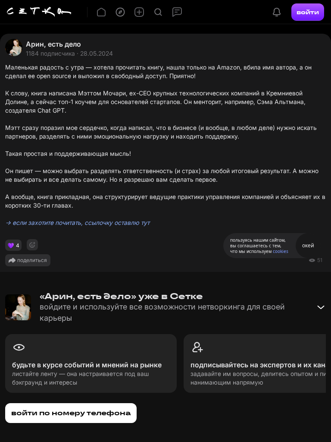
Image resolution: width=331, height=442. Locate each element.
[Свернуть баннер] (320, 307)
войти (308, 12)
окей (308, 245)
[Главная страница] (39, 12)
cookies (280, 251)
